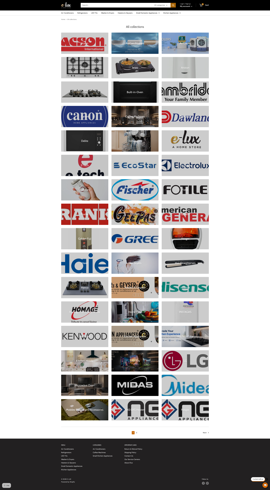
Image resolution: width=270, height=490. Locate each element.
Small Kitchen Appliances (102, 456)
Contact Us (128, 456)
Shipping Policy (130, 452)
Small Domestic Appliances (146, 13)
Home (63, 19)
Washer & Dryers (107, 13)
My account (185, 6)
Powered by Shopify (68, 482)
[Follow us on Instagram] (207, 483)
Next (205, 433)
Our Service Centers (132, 459)
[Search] (173, 5)
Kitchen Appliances (170, 13)
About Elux (128, 463)
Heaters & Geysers (125, 13)
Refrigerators (82, 13)
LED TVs (94, 13)
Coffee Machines (99, 452)
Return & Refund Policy (133, 449)
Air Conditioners (67, 13)
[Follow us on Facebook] (203, 483)
